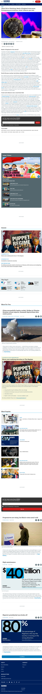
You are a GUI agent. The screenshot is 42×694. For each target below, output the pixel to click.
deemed (15, 101)
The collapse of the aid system (15, 205)
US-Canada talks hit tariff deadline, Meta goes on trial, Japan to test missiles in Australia (30, 430)
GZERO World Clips (14, 183)
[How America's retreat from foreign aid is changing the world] (6, 199)
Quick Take (12, 188)
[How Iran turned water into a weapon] (17, 288)
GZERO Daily (3, 676)
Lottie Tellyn (5, 316)
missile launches (17, 79)
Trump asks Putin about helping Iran (27, 474)
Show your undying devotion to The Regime (12, 255)
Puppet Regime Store (15, 357)
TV (6, 4)
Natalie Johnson (11, 316)
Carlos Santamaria (11, 41)
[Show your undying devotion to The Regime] (21, 241)
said (27, 66)
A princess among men (24, 441)
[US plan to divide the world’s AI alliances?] (6, 189)
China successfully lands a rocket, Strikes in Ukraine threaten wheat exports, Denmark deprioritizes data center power (21, 312)
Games (21, 417)
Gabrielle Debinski (5, 41)
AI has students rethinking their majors (23, 283)
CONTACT (24, 662)
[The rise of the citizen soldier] (31, 283)
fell (23, 57)
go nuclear (26, 76)
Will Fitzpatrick (17, 316)
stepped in (12, 51)
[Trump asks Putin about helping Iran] (10, 473)
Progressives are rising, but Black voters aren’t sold (20, 517)
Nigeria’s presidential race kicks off (15, 615)
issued (30, 58)
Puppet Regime (6, 179)
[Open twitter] (7, 682)
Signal (17, 114)
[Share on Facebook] (4, 44)
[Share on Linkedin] (9, 44)
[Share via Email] (13, 44)
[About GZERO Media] (10, 451)
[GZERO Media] (18, 1)
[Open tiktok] (19, 682)
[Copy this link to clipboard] (11, 44)
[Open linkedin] (12, 682)
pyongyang (18, 130)
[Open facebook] (14, 682)
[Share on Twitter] (7, 44)
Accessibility (23, 688)
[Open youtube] (9, 682)
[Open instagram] (16, 682)
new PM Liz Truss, (27, 53)
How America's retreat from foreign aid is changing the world (19, 200)
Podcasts (12, 4)
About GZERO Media (24, 451)
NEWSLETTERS (5, 674)
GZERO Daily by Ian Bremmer (6, 678)
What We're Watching (5, 263)
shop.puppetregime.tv (21, 398)
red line (7, 103)
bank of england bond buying (25, 130)
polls (11, 69)
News (2, 6)
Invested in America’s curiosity (9, 260)
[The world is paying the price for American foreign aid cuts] (6, 184)
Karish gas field (32, 96)
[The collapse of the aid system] (6, 204)
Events (2, 669)
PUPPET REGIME (18, 4)
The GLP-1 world (9, 282)
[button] (38, 1)
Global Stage (24, 4)
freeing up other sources (32, 105)
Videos (9, 4)
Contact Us (24, 664)
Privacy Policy (11, 506)
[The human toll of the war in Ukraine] (6, 194)
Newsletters (3, 4)
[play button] (21, 167)
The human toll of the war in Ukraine (15, 195)
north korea (3, 130)
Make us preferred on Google (8, 46)
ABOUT (3, 662)
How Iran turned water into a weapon (23, 288)
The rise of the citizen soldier (36, 282)
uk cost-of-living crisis (11, 130)
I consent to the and (11, 506)
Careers (2, 671)
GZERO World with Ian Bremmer (16, 198)
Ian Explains (12, 203)
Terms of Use (17, 506)
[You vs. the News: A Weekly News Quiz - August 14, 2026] (10, 418)
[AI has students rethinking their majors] (17, 283)
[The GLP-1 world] (3, 282)
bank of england (35, 130)
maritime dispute (5, 96)
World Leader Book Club (9, 180)
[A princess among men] (10, 440)
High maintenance (9, 562)
